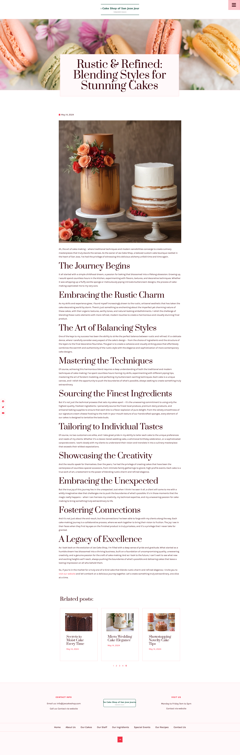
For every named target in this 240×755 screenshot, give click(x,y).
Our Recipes (162, 727)
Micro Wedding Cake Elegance (120, 638)
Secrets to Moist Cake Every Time (75, 640)
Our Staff (102, 727)
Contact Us (180, 727)
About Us (71, 727)
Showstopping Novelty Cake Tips (160, 640)
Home (57, 727)
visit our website (67, 573)
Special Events (142, 727)
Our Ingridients (120, 727)
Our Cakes (86, 727)
